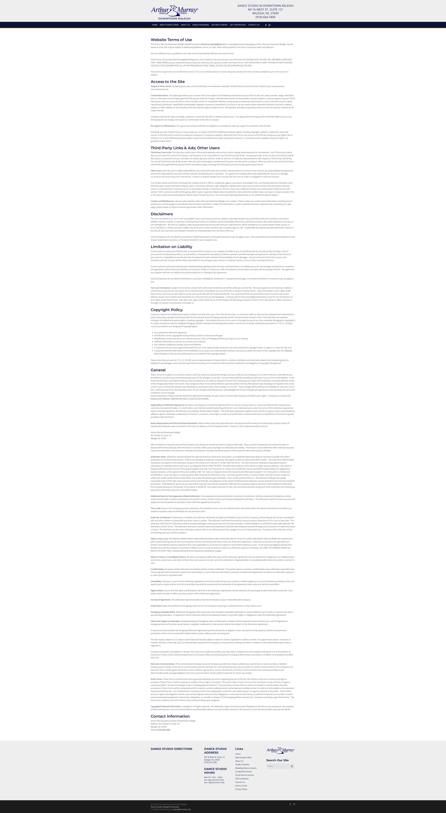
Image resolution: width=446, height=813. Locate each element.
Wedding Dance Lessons (246, 768)
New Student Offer (243, 757)
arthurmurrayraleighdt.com (213, 44)
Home (238, 754)
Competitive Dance (243, 771)
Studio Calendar (242, 764)
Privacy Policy (241, 789)
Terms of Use (241, 785)
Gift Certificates (242, 778)
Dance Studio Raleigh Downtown (165, 807)
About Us (239, 761)
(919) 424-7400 (265, 17)
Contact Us (240, 782)
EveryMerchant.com (182, 809)
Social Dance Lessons (244, 775)
